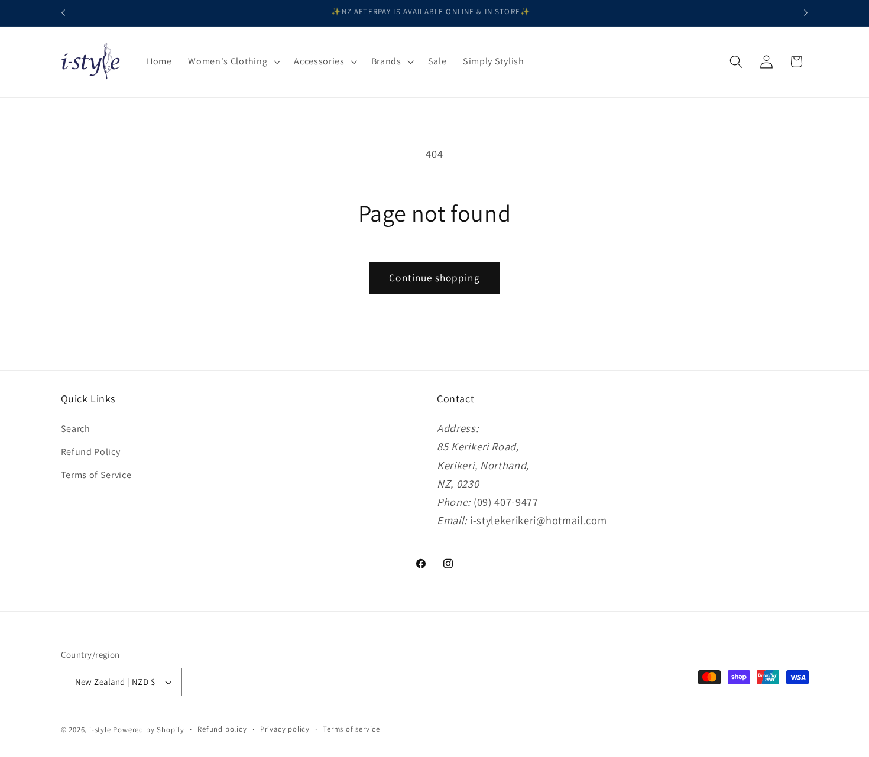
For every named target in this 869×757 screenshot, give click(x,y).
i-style (101, 729)
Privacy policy (285, 729)
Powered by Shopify (148, 729)
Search (75, 429)
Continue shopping (434, 277)
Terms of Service (96, 475)
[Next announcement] (806, 13)
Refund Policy (91, 452)
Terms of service (351, 729)
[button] (233, 61)
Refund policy (222, 729)
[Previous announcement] (63, 13)
